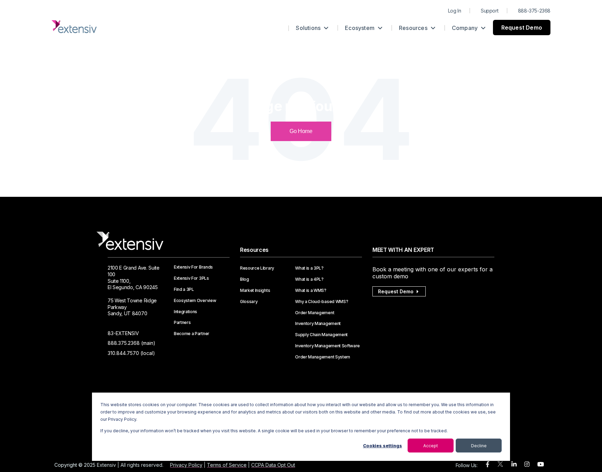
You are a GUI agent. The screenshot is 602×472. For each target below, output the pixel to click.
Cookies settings (382, 445)
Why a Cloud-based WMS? (321, 301)
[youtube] (540, 464)
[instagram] (527, 464)
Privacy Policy (186, 465)
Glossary (248, 301)
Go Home (301, 131)
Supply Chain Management (321, 334)
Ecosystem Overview (195, 300)
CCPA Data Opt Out (273, 465)
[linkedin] (514, 464)
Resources (414, 27)
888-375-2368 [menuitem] (534, 11)
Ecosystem (360, 27)
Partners (182, 322)
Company (465, 27)
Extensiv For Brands (193, 267)
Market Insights (255, 290)
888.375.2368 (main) (131, 343)
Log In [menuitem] (454, 11)
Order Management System (322, 357)
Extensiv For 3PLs (191, 278)
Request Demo (521, 27)
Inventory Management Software (327, 345)
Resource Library (257, 268)
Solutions (309, 27)
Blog (244, 279)
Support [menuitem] (489, 11)
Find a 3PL (184, 289)
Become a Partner (191, 333)
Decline (479, 445)
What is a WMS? (310, 290)
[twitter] (500, 466)
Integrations (185, 311)
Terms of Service (227, 465)
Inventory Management (318, 323)
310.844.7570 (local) (131, 353)
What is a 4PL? (309, 279)
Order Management (314, 312)
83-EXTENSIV (123, 333)
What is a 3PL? (309, 268)
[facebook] (487, 464)
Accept (430, 445)
